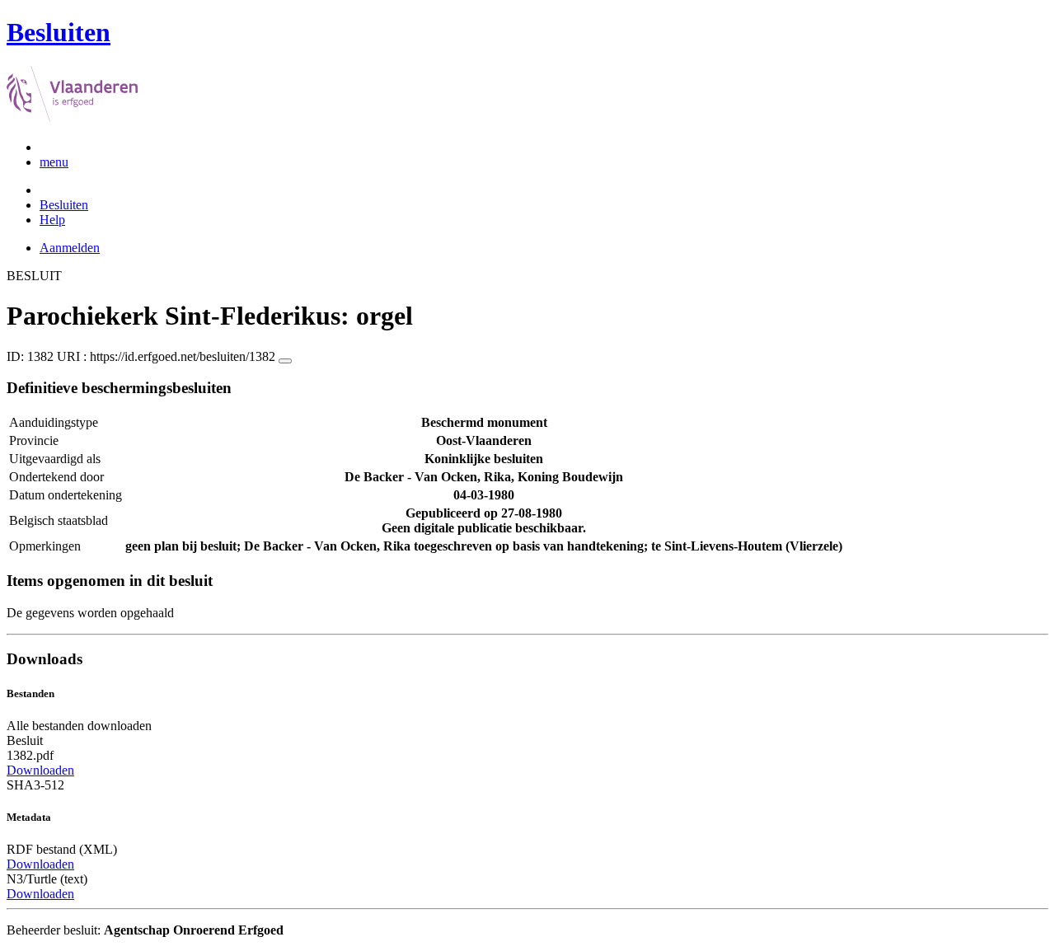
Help (52, 220)
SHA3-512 (35, 785)
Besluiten (64, 205)
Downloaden (40, 770)
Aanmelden (70, 248)
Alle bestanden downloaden (79, 726)
